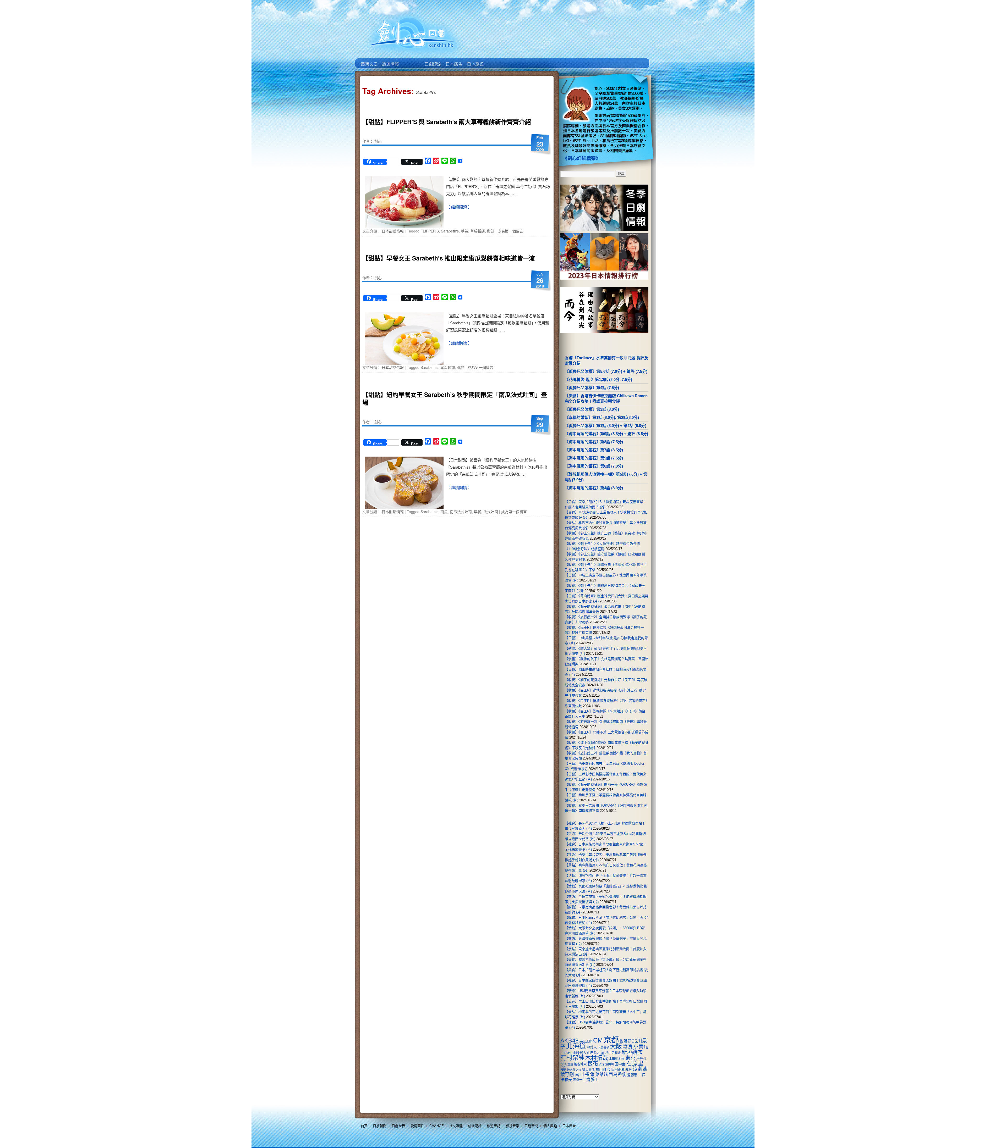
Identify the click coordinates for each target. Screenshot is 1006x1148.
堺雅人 (592, 1047)
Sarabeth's (450, 231)
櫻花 (592, 1063)
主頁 (368, 60)
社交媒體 (456, 1126)
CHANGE (436, 1126)
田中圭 (620, 1064)
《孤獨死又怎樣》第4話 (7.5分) (592, 387)
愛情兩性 (417, 1126)
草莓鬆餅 (477, 231)
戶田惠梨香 (613, 1053)
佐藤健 (625, 1041)
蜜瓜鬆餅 (447, 367)
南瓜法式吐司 (461, 511)
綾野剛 (567, 1074)
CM (598, 1040)
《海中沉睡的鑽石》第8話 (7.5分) (594, 442)
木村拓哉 (596, 1058)
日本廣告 (453, 60)
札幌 (621, 1058)
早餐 (477, 511)
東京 (630, 1058)
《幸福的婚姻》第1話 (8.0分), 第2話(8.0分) (602, 417)
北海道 (576, 1046)
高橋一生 (579, 1080)
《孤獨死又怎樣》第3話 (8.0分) (592, 409)
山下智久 (566, 1053)
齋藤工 (592, 1079)
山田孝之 (593, 1053)
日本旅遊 (474, 60)
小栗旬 (640, 1047)
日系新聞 (379, 1126)
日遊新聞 (531, 1126)
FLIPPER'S (429, 231)
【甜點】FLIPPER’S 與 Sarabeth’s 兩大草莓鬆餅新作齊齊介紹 (446, 121)
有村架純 (572, 1057)
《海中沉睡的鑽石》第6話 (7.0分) (594, 466)
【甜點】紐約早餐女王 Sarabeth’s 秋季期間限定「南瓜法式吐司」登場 (454, 398)
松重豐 (569, 1064)
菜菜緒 (601, 1074)
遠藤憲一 (634, 1075)
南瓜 (444, 511)
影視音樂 (512, 1126)
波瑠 (601, 1064)
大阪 (616, 1046)
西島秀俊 (617, 1074)
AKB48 (569, 1040)
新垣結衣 (632, 1052)
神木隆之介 (574, 1069)
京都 (611, 1039)
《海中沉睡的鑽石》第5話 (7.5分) (594, 458)
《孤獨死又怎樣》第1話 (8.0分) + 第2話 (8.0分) (605, 425)
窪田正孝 (618, 1070)
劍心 (378, 141)
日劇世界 (432, 60)
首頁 (364, 1126)
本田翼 (613, 1058)
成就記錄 (475, 1126)
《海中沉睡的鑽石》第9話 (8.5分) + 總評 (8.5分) (606, 433)
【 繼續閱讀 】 (459, 207)
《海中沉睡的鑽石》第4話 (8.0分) (594, 488)
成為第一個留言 (510, 231)
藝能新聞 (390, 60)
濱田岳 (609, 1064)
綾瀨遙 (639, 1069)
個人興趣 (550, 1126)
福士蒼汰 (588, 1070)
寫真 (628, 1047)
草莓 (464, 231)
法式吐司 (490, 511)
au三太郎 (585, 1041)
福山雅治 (602, 1069)
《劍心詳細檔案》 (581, 158)
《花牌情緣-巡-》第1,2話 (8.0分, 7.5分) (598, 379)
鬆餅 (490, 231)
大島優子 (603, 1047)
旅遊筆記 (493, 1126)
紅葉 (628, 1070)
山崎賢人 (579, 1053)
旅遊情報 (411, 60)
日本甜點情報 (393, 231)
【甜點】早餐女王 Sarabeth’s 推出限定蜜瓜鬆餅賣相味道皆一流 (448, 258)
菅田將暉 (584, 1074)
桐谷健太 (580, 1064)
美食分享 (496, 60)
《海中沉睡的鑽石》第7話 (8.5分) (594, 450)
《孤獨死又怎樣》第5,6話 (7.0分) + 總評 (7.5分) (606, 371)
